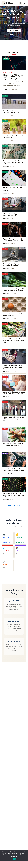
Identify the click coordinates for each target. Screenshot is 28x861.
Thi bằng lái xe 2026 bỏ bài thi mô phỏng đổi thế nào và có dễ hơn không (14, 469)
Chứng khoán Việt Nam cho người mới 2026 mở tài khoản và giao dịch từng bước (14, 77)
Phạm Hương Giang (7, 473)
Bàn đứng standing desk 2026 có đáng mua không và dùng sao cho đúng (12, 367)
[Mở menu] (24, 3)
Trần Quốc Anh (6, 218)
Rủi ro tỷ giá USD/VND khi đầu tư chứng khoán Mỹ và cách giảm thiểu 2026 (13, 495)
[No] (26, 855)
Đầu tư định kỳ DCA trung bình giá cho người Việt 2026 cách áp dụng (14, 111)
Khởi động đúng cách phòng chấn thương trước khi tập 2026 (12, 264)
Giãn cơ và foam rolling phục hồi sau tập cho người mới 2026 (13, 214)
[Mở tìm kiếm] (20, 3)
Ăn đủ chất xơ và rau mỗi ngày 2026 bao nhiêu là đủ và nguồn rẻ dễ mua (13, 289)
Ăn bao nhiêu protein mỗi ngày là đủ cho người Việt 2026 (13, 314)
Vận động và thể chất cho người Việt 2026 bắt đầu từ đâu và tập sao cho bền (13, 418)
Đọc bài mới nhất (14, 30)
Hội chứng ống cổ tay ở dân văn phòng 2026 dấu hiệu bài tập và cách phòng (14, 392)
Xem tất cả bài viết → (14, 505)
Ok (14, 858)
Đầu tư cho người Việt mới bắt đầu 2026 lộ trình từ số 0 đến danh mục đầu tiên (13, 189)
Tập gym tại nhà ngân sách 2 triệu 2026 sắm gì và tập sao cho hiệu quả (13, 239)
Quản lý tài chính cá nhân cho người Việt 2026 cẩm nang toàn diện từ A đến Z (13, 162)
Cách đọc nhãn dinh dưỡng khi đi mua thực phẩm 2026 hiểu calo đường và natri (14, 340)
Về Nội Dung (14, 35)
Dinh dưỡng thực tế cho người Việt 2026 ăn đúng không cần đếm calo (13, 444)
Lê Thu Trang (6, 89)
